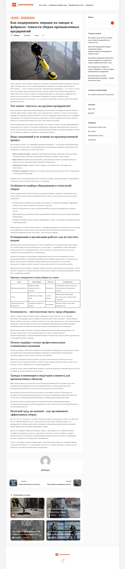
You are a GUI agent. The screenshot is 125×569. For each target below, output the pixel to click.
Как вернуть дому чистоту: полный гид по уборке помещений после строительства (26, 512)
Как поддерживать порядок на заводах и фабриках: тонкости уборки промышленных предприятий (101, 69)
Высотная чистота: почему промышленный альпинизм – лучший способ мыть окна (61, 534)
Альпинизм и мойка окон (58, 5)
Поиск (91, 17)
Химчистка (90, 5)
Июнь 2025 (91, 109)
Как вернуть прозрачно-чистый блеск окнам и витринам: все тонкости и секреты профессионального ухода (101, 60)
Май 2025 (91, 113)
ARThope (17, 35)
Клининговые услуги (76, 5)
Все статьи (43, 5)
